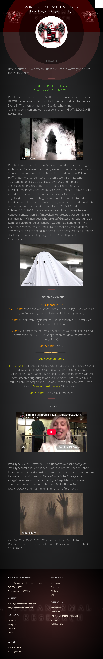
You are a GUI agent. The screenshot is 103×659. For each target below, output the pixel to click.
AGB (52, 595)
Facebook (12, 620)
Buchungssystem (15, 651)
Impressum (55, 583)
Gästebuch (55, 611)
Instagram (12, 624)
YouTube (11, 628)
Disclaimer (55, 591)
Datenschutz (56, 587)
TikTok (10, 632)
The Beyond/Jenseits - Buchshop (64, 615)
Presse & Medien (15, 647)
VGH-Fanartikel (57, 624)
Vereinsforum (56, 607)
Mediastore (55, 620)
